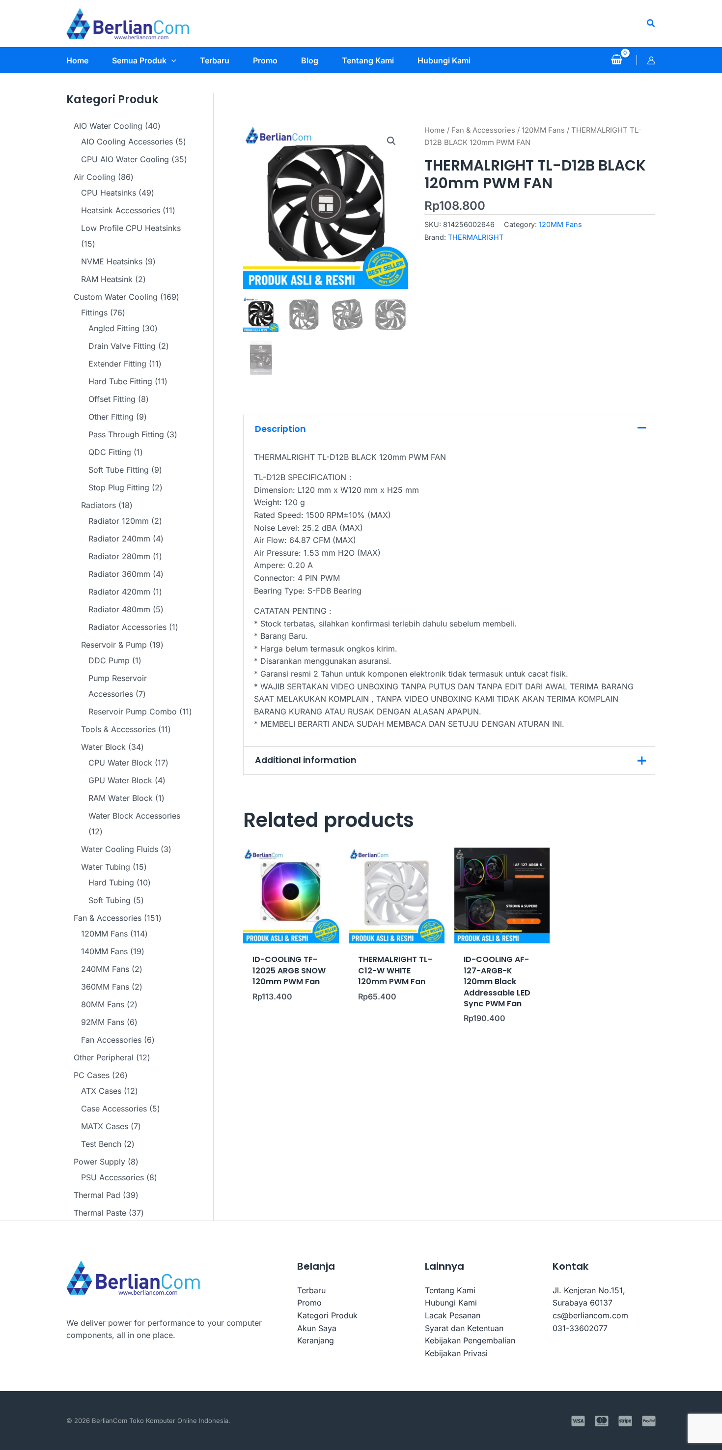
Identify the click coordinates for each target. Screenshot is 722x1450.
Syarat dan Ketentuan (464, 1328)
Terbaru (311, 1290)
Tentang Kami (450, 1290)
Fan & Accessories (483, 130)
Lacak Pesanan (452, 1315)
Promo (309, 1303)
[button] (651, 23)
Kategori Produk (327, 1315)
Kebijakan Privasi (456, 1353)
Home (434, 130)
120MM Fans (543, 130)
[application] (171, 60)
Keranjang (315, 1340)
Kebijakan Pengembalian (470, 1340)
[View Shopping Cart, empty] (616, 60)
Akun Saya (316, 1328)
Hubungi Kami (451, 1303)
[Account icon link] (651, 60)
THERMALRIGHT (475, 237)
